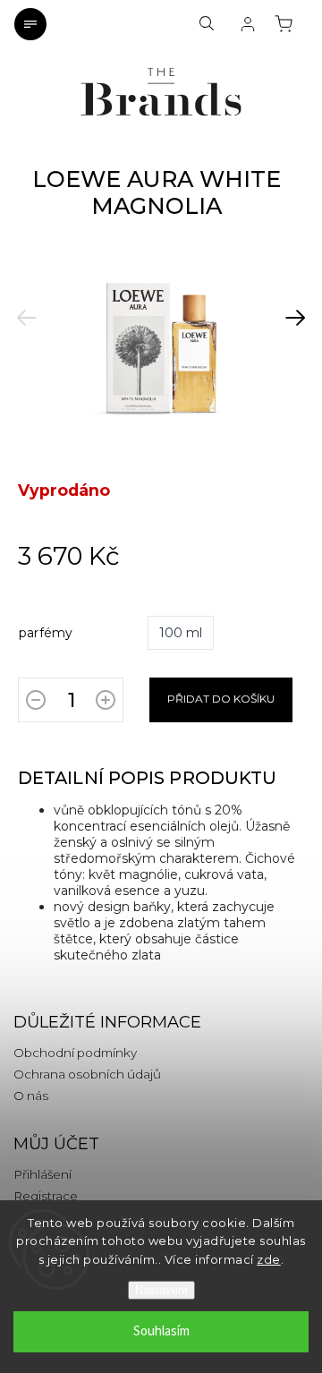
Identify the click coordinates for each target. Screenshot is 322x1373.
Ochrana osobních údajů (87, 1074)
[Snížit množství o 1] (36, 703)
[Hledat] (206, 24)
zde (269, 1259)
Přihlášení (42, 1174)
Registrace (45, 1196)
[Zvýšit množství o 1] (105, 703)
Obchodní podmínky (75, 1052)
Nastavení (161, 1290)
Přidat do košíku (221, 698)
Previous (27, 306)
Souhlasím (161, 1331)
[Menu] (30, 24)
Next (289, 306)
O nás (30, 1095)
